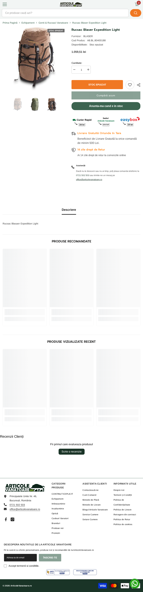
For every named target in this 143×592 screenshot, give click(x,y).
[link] (25, 312)
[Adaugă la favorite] (130, 84)
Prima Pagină (10, 22)
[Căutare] (71, 13)
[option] (17, 104)
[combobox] (65, 13)
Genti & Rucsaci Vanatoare (53, 22)
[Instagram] (12, 519)
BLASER (88, 36)
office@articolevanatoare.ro (25, 509)
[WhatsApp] (135, 584)
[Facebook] (6, 519)
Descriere (69, 209)
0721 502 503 (17, 504)
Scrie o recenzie (72, 451)
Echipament (28, 22)
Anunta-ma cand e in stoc (106, 106)
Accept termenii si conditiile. (24, 565)
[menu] (5, 4)
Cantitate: (77, 63)
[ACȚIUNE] (137, 85)
